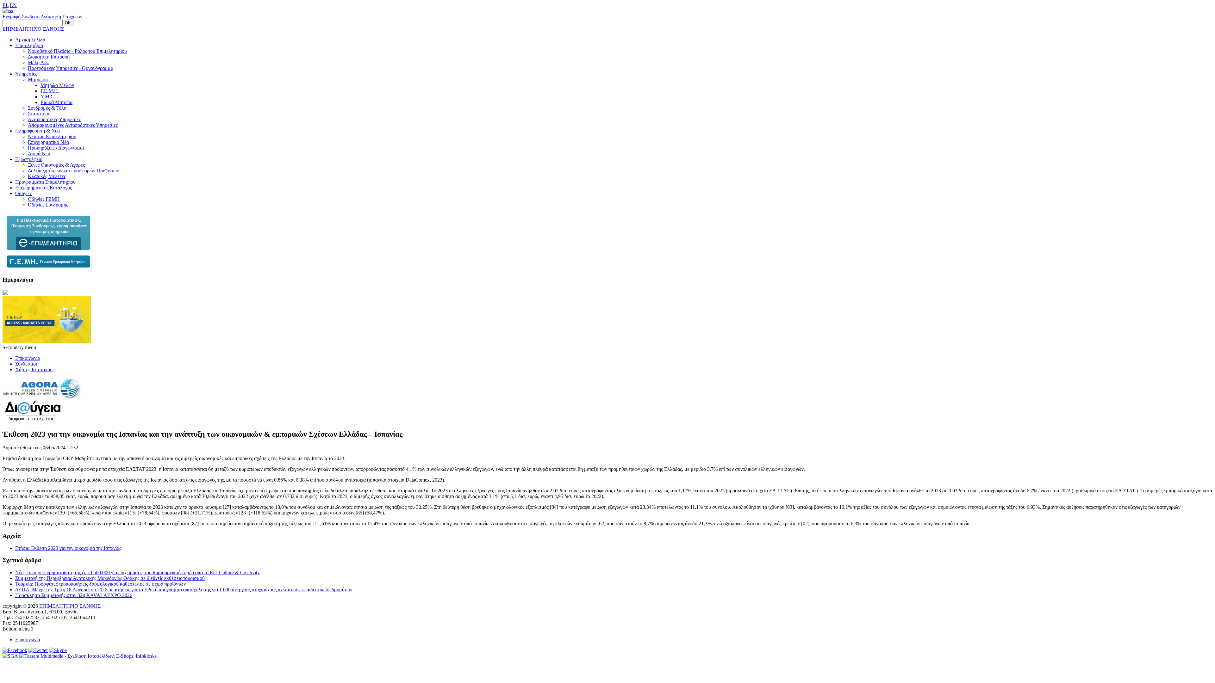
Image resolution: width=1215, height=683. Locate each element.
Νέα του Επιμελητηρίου (52, 136)
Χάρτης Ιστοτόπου (34, 369)
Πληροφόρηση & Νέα (37, 130)
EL (6, 5)
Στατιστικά (38, 113)
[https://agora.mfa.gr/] (42, 398)
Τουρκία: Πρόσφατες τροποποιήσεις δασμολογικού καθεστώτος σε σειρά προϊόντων (100, 584)
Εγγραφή (12, 16)
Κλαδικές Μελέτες (47, 176)
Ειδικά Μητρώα (56, 102)
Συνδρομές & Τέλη (47, 108)
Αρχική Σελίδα (30, 39)
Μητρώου (38, 79)
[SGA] (10, 656)
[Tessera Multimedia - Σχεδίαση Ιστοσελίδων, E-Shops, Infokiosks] (88, 656)
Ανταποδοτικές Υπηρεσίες (54, 119)
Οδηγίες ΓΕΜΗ (44, 199)
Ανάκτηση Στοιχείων (61, 16)
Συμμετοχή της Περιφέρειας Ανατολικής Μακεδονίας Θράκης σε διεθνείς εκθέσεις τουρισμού (110, 578)
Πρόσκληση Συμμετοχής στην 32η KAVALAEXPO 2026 (73, 595)
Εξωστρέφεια (28, 159)
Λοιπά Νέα (39, 153)
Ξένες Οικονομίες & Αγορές (56, 165)
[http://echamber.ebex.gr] (48, 251)
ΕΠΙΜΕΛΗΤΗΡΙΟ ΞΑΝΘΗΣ (33, 29)
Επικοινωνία (27, 358)
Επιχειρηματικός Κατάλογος (43, 187)
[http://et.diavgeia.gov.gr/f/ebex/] (33, 420)
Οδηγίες (23, 193)
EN (13, 5)
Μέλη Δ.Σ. (38, 62)
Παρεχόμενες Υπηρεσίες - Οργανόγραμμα (70, 68)
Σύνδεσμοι (26, 363)
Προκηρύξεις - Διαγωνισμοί (56, 148)
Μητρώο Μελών (57, 85)
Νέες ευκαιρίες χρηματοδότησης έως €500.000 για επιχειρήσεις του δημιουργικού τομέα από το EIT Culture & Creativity (137, 572)
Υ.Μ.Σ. (47, 96)
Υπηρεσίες (26, 74)
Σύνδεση (31, 16)
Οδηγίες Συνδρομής (48, 204)
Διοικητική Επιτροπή (49, 56)
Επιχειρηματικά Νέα (48, 142)
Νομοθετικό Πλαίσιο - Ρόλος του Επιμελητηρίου (77, 51)
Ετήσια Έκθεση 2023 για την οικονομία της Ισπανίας (68, 548)
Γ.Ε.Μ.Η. (49, 91)
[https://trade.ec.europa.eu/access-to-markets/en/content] (47, 341)
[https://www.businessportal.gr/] (48, 267)
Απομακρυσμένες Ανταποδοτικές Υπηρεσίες (73, 125)
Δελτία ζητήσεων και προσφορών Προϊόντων (73, 170)
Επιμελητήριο (29, 45)
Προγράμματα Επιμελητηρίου (45, 182)
